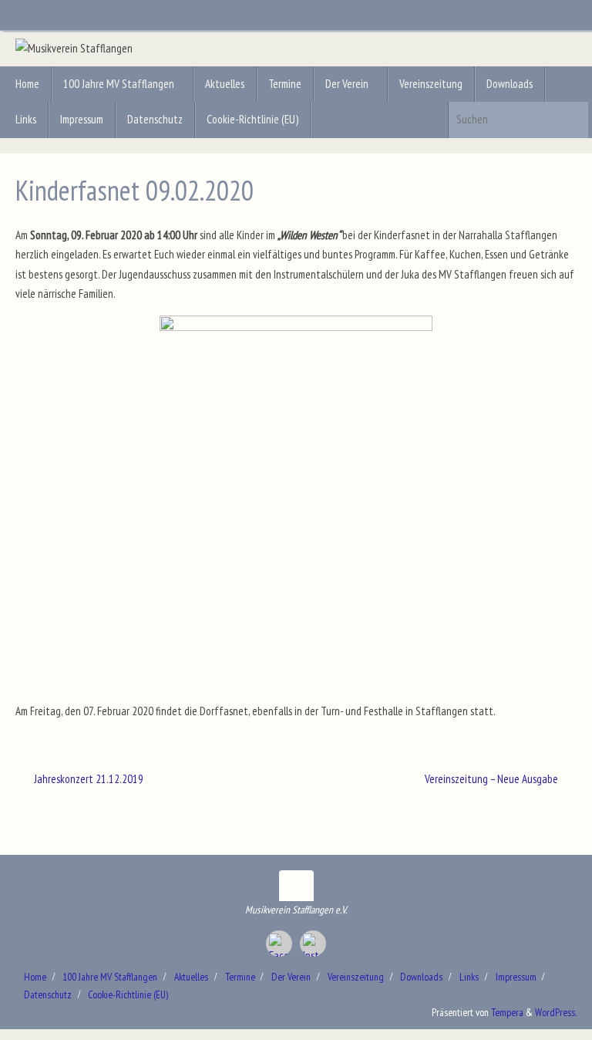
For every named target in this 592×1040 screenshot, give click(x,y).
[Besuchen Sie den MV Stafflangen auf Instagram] (313, 943)
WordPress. (556, 1012)
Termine (240, 977)
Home (35, 977)
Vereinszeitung (356, 977)
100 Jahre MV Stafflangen (109, 977)
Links (469, 977)
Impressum (516, 977)
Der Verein (291, 977)
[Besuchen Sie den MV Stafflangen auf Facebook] (279, 943)
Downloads (421, 977)
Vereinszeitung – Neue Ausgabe (492, 779)
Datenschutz (48, 994)
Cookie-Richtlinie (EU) (128, 994)
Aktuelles (191, 977)
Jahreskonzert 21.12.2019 (87, 779)
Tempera (507, 1012)
